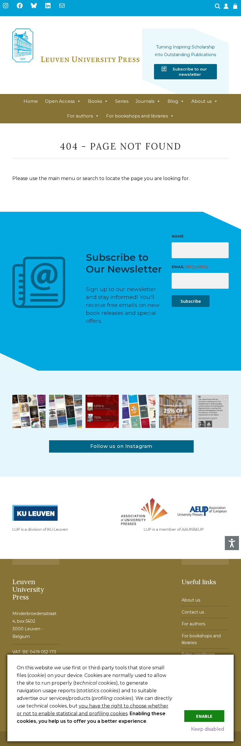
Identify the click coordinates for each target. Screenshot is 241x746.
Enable (204, 716)
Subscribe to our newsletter (190, 72)
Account (227, 8)
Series (121, 101)
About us (201, 101)
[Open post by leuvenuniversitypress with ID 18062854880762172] (65, 411)
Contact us (193, 612)
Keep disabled (207, 729)
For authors (80, 116)
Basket (236, 8)
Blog (173, 101)
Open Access (60, 101)
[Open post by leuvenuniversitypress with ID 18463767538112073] (102, 411)
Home (31, 101)
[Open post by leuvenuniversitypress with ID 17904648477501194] (29, 411)
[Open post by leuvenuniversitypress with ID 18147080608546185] (138, 411)
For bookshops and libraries (137, 116)
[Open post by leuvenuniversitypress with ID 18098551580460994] (175, 411)
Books (95, 101)
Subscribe (190, 301)
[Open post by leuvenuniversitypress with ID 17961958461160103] (212, 411)
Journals (144, 101)
